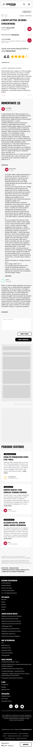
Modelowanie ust (5, 645)
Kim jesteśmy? (4, 684)
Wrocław (3, 604)
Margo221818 (10, 27)
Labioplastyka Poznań (6, 626)
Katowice (3, 607)
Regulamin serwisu (23, 733)
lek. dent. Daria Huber (6, 588)
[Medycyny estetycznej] (11, 4)
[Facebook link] (16, 707)
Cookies (4, 735)
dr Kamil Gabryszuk (6, 583)
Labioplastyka (8, 487)
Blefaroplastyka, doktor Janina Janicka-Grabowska (15, 523)
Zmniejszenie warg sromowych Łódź (10, 628)
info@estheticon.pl (26, 729)
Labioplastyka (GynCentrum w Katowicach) (12, 668)
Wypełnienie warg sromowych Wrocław (11, 621)
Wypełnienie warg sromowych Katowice (11, 623)
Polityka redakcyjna (9, 738)
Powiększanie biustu (10, 454)
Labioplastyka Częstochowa (8, 633)
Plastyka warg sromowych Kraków (9, 618)
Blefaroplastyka (9, 519)
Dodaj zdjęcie (25, 334)
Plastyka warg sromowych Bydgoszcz (10, 636)
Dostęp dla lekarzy (5, 696)
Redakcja (3, 687)
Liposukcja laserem (6, 647)
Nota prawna (26, 735)
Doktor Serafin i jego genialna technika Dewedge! (15, 491)
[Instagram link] (11, 707)
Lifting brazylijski (5, 655)
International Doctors (6, 701)
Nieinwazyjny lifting (6, 650)
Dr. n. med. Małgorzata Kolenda (9, 593)
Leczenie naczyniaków (7, 652)
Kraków (3, 602)
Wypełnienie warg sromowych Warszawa (11, 616)
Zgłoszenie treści (5, 689)
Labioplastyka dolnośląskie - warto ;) (10, 662)
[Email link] (22, 706)
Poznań (3, 609)
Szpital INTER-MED (6, 585)
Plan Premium (4, 698)
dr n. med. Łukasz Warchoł (7, 590)
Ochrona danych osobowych (10, 733)
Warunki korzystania (21, 738)
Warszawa (4, 599)
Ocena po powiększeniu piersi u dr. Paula (16, 458)
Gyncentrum (15, 34)
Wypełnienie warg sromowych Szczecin (11, 631)
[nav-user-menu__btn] (29, 4)
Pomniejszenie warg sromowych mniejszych (12, 678)
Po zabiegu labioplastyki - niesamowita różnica (12, 671)
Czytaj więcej (8, 505)
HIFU (2, 642)
